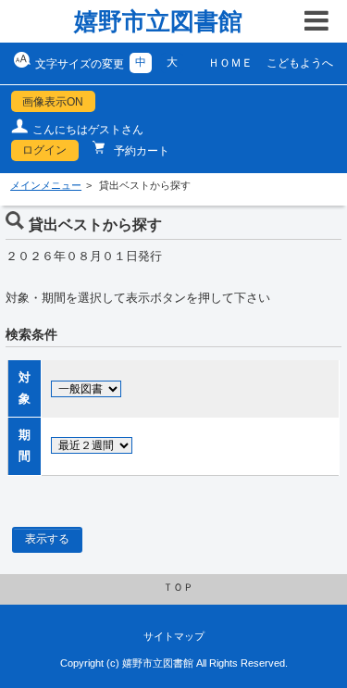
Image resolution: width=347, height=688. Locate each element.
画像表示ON (52, 101)
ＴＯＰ (178, 587)
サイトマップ (173, 636)
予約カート (140, 150)
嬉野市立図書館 (158, 21)
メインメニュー (45, 185)
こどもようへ (299, 62)
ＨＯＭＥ (230, 62)
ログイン (44, 150)
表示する (47, 538)
